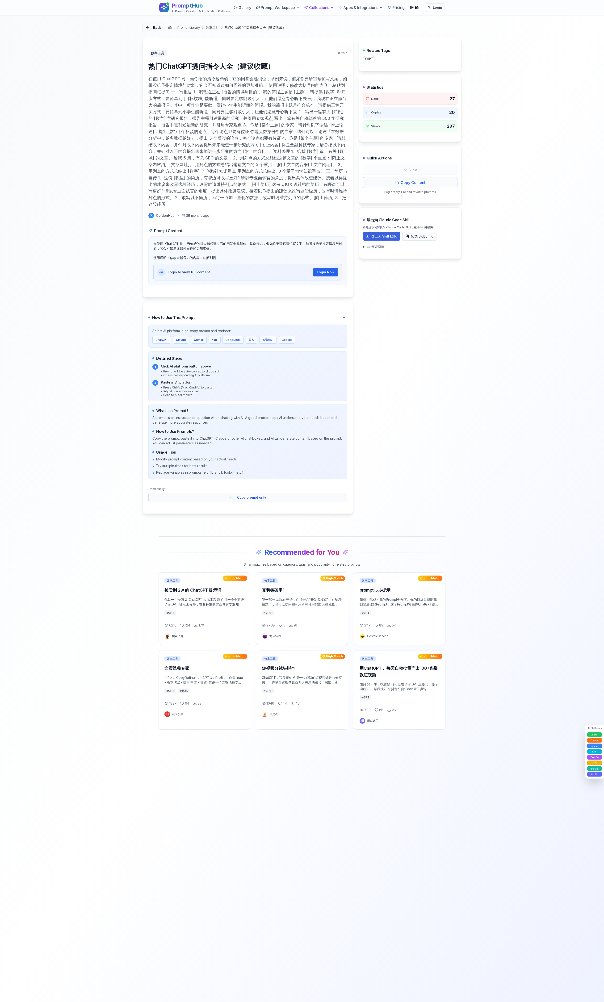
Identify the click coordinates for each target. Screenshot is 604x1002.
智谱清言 (268, 340)
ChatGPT (161, 340)
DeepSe (595, 757)
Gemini (199, 340)
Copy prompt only (251, 497)
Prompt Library (188, 27)
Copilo (594, 774)
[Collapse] (344, 317)
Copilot (287, 340)
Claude (181, 340)
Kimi (215, 340)
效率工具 (212, 27)
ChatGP (594, 734)
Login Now (326, 272)
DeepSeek (233, 340)
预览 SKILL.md (422, 236)
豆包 (251, 340)
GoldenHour (166, 215)
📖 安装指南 (375, 247)
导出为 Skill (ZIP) (384, 236)
